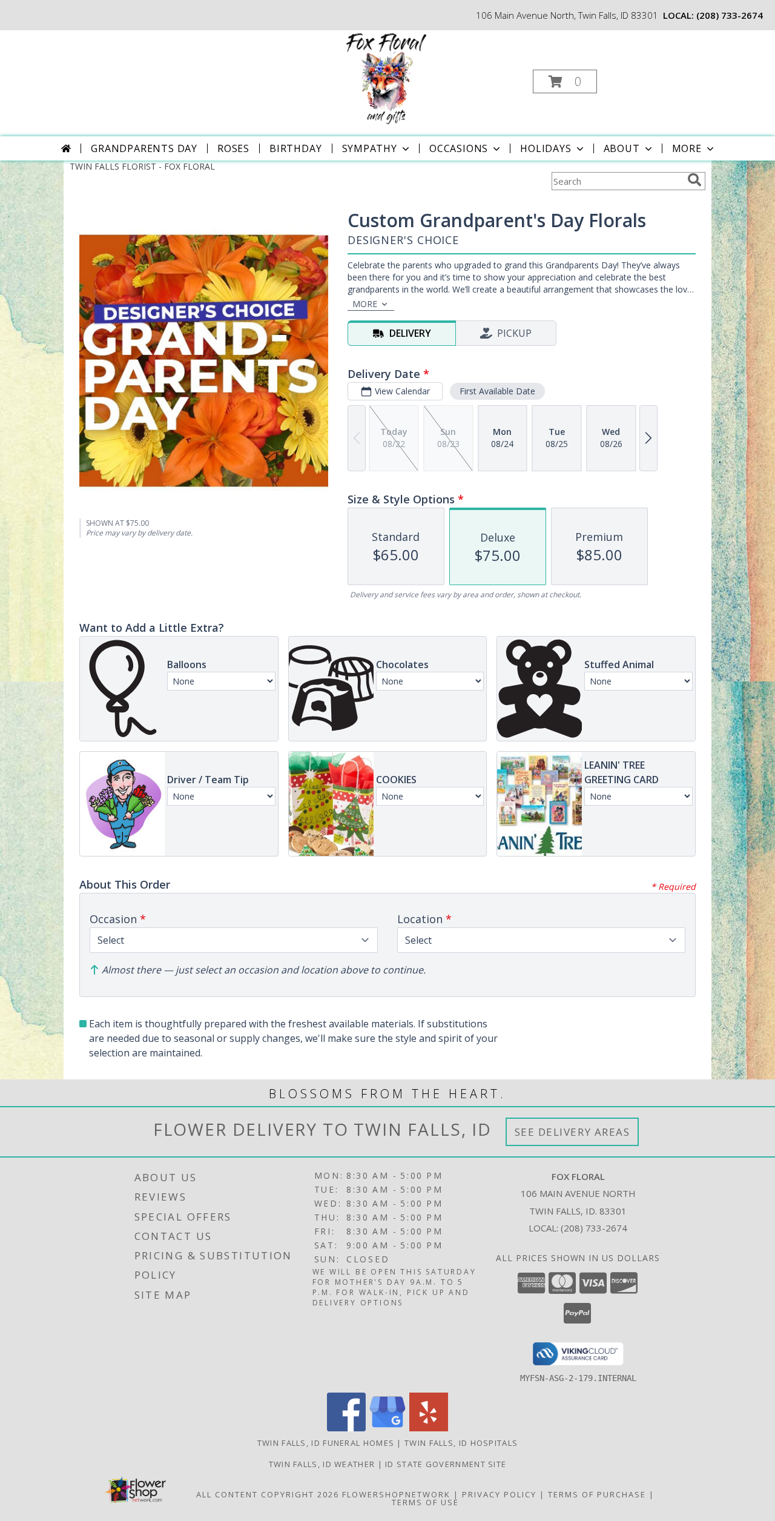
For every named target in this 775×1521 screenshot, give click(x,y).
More (687, 148)
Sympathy (369, 148)
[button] (565, 81)
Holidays (545, 148)
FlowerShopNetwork (396, 1494)
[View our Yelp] (428, 1428)
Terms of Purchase (597, 1494)
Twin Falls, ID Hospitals (461, 1442)
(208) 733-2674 (729, 15)
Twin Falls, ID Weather (322, 1464)
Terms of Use (425, 1502)
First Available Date (497, 391)
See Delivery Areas (572, 1132)
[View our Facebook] (346, 1428)
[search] (694, 180)
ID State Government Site (445, 1464)
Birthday (295, 148)
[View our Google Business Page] (387, 1428)
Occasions (458, 148)
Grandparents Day (144, 148)
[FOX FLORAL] (386, 78)
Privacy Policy (499, 1494)
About (622, 148)
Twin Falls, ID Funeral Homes (325, 1442)
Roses (233, 148)
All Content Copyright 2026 (267, 1494)
